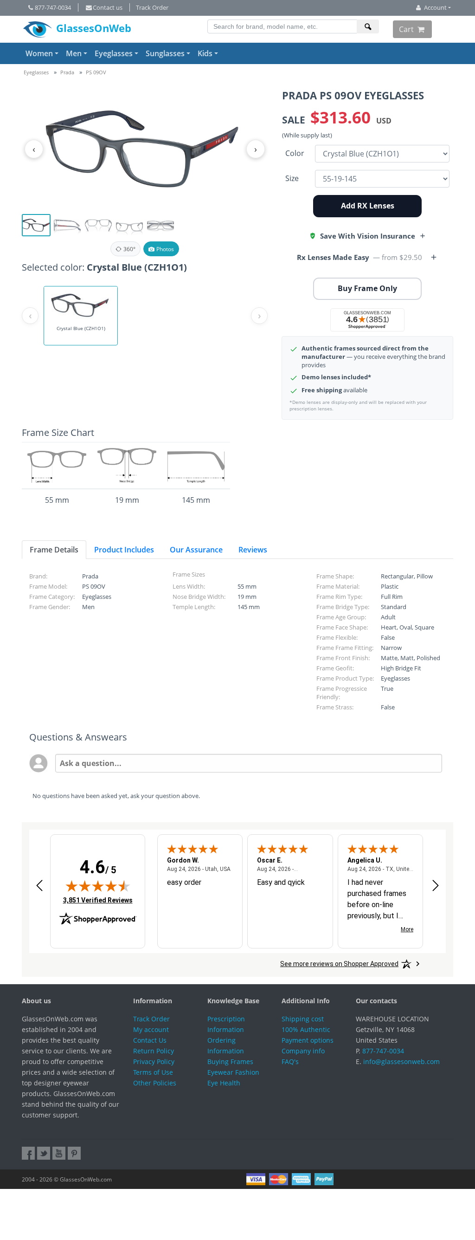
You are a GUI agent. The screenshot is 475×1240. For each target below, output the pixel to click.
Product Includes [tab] (124, 550)
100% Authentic (306, 1029)
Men (74, 53)
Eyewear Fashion (233, 1072)
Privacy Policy (153, 1061)
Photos (165, 249)
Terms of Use (153, 1072)
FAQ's (290, 1061)
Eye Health (223, 1082)
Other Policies (154, 1082)
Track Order (152, 7)
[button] (367, 235)
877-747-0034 (53, 7)
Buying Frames (230, 1061)
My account (151, 1029)
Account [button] (435, 7)
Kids (205, 53)
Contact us (107, 7)
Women (39, 53)
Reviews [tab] (252, 550)
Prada (67, 72)
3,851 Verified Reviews (98, 900)
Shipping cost (303, 1018)
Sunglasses (165, 53)
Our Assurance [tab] (196, 550)
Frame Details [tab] (54, 550)
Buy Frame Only (367, 288)
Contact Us (150, 1040)
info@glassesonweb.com (401, 1061)
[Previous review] (39, 885)
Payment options (308, 1040)
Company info (303, 1050)
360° (129, 249)
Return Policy (153, 1050)
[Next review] (435, 885)
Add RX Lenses (367, 206)
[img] (97, 886)
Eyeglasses (114, 53)
